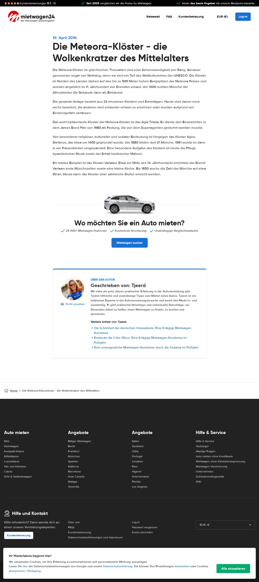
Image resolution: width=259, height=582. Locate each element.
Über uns (74, 522)
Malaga (72, 481)
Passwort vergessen (144, 527)
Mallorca (73, 466)
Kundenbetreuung (191, 16)
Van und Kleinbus (15, 466)
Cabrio (8, 471)
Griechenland (140, 476)
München (74, 456)
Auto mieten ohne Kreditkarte (214, 456)
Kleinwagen (11, 446)
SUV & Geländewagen (18, 476)
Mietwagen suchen (130, 243)
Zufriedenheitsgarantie (210, 476)
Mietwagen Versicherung (211, 466)
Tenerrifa (73, 486)
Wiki (198, 481)
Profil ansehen (75, 304)
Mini (6, 441)
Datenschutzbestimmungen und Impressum (95, 537)
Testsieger (202, 446)
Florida (136, 481)
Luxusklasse (11, 461)
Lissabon (137, 461)
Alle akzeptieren (233, 568)
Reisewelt (153, 16)
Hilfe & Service (205, 441)
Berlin (71, 446)
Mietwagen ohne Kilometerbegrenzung (220, 461)
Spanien (73, 461)
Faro (135, 466)
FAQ (169, 16)
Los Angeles (140, 486)
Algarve (136, 471)
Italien (135, 441)
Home (14, 390)
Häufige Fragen (205, 451)
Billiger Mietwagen (79, 441)
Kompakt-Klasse (14, 451)
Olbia (135, 451)
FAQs (71, 527)
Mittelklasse (11, 456)
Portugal (137, 456)
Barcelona (74, 471)
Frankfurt (73, 451)
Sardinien (138, 446)
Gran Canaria (76, 476)
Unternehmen (204, 471)
